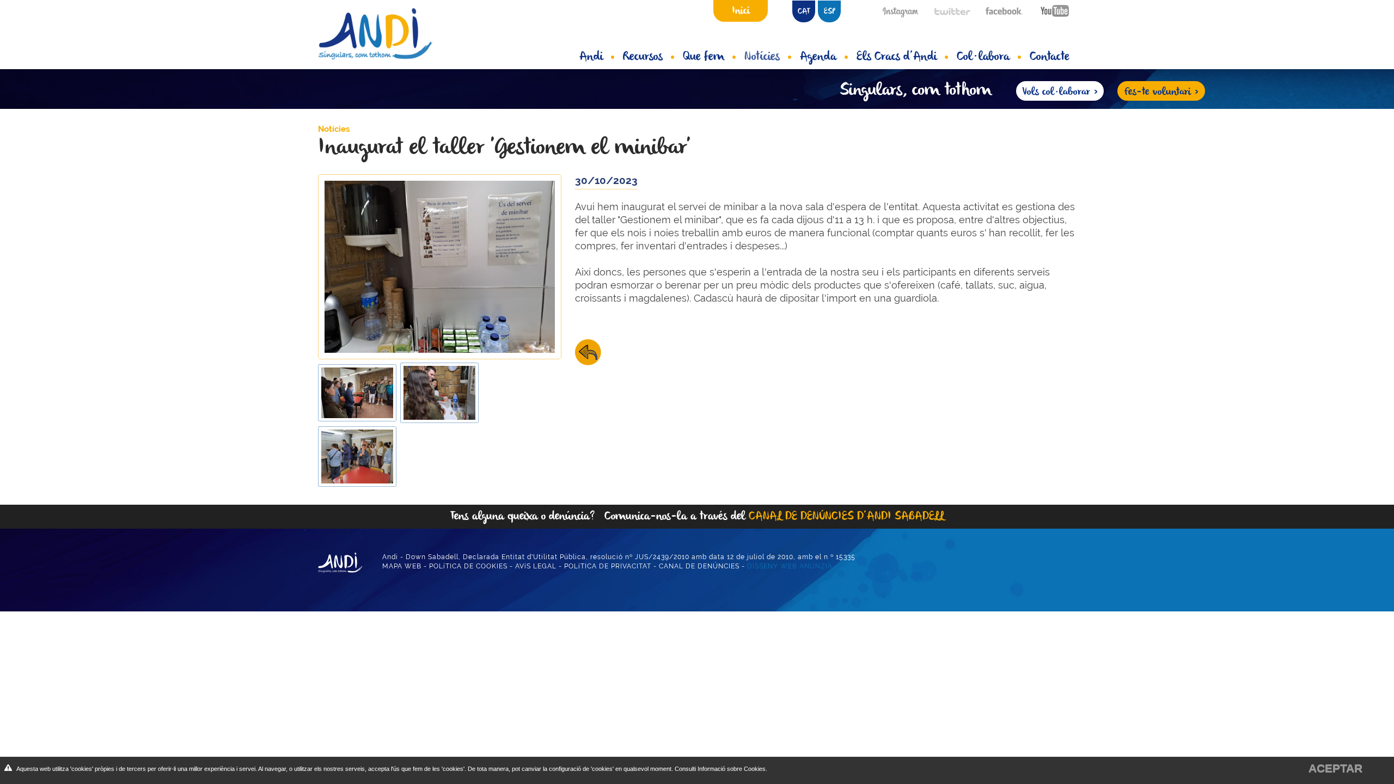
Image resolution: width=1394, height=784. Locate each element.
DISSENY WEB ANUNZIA (790, 566)
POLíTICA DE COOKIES (468, 566)
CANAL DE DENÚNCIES (699, 566)
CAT (804, 12)
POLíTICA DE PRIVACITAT (607, 566)
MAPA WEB (401, 566)
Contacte (1049, 57)
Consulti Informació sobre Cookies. (721, 768)
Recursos (643, 57)
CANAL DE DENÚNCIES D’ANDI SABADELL (846, 516)
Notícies (762, 57)
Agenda (818, 57)
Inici (741, 10)
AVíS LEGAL (536, 566)
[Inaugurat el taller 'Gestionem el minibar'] (439, 266)
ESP (829, 12)
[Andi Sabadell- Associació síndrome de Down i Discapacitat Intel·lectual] (384, 33)
